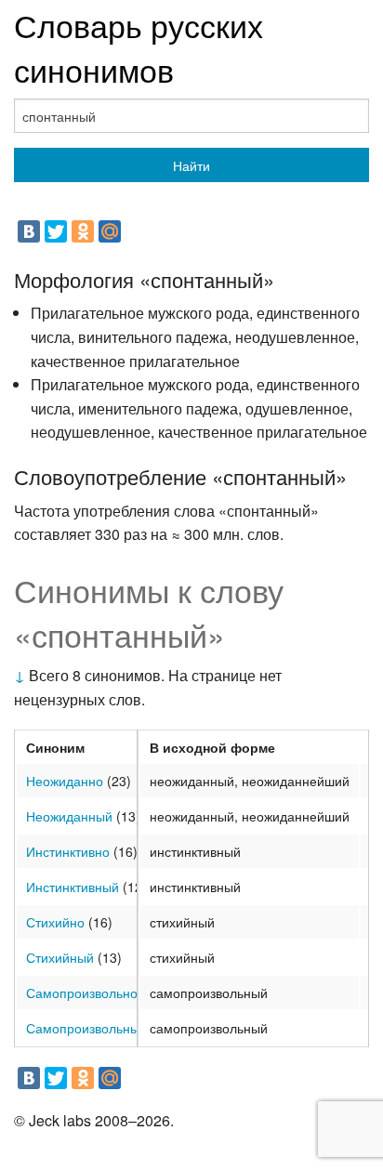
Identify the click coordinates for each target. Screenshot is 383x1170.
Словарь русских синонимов (138, 47)
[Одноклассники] (83, 231)
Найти (191, 165)
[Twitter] (56, 231)
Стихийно (55, 922)
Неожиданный (69, 816)
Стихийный (60, 957)
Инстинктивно (68, 851)
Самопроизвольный (86, 1028)
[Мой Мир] (110, 231)
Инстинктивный (72, 886)
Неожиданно (64, 780)
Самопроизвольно (82, 992)
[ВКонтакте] (29, 231)
